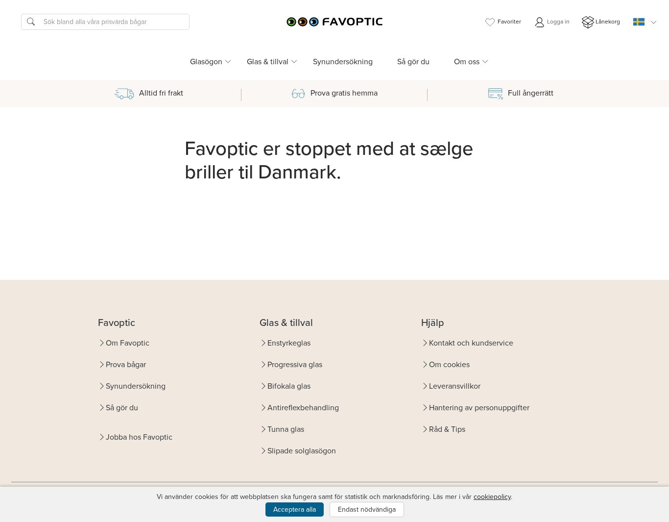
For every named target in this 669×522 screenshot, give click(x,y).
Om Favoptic (127, 342)
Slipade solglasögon (301, 450)
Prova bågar (126, 364)
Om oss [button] (466, 61)
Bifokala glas (289, 386)
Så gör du (413, 61)
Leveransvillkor (454, 386)
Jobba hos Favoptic (139, 437)
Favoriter (509, 21)
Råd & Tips (447, 429)
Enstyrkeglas (289, 342)
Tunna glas (285, 429)
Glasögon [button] (206, 61)
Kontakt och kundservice (471, 342)
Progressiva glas (294, 364)
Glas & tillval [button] (267, 61)
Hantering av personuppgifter (479, 407)
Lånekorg (608, 21)
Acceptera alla (294, 509)
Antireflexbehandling (303, 407)
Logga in (558, 21)
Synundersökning (343, 61)
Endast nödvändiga (367, 509)
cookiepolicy (492, 497)
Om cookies (449, 364)
